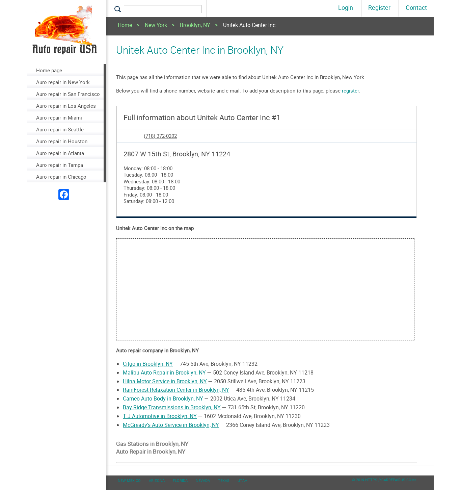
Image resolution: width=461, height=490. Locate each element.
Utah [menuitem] (242, 480)
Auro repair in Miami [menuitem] (59, 117)
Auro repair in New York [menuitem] (63, 82)
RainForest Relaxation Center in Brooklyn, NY (176, 389)
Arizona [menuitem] (157, 480)
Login (345, 7)
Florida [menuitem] (180, 480)
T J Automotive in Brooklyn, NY (160, 416)
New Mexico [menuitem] (129, 480)
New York (156, 25)
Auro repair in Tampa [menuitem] (59, 164)
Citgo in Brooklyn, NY (148, 363)
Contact (416, 7)
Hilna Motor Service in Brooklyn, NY (165, 381)
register (350, 90)
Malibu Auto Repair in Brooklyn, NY (164, 372)
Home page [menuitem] (49, 70)
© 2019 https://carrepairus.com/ (384, 479)
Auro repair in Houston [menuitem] (61, 141)
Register (379, 7)
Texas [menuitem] (223, 480)
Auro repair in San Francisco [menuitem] (68, 94)
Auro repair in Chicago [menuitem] (61, 176)
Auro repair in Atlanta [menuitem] (60, 153)
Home (125, 25)
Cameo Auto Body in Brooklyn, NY (163, 398)
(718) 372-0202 (160, 135)
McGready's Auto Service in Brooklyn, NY (171, 425)
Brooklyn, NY (195, 25)
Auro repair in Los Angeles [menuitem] (66, 105)
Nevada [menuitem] (203, 480)
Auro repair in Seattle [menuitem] (60, 129)
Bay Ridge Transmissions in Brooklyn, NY (172, 407)
